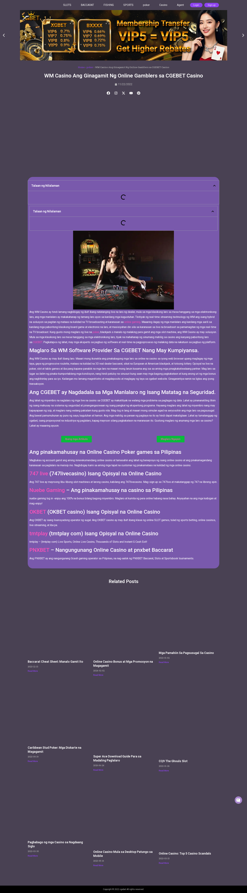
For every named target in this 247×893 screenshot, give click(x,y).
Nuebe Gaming (47, 490)
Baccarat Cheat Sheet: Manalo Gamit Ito (55, 661)
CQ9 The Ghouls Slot (173, 761)
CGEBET (37, 342)
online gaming (132, 322)
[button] (4, 35)
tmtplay (38, 533)
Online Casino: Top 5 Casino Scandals (185, 853)
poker (146, 5)
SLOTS (67, 5)
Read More (33, 671)
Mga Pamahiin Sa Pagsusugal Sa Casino (186, 653)
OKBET (37, 512)
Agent (180, 5)
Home (81, 67)
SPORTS (128, 5)
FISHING (109, 5)
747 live (39, 473)
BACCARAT (87, 5)
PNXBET (39, 550)
